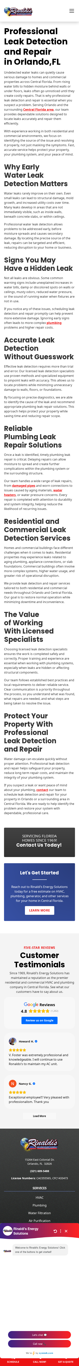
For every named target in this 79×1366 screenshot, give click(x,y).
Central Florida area (38, 109)
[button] (69, 11)
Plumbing (40, 1205)
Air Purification (39, 1221)
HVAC (40, 1197)
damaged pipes (23, 485)
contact (42, 790)
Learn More (39, 910)
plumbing (54, 323)
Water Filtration (39, 1213)
